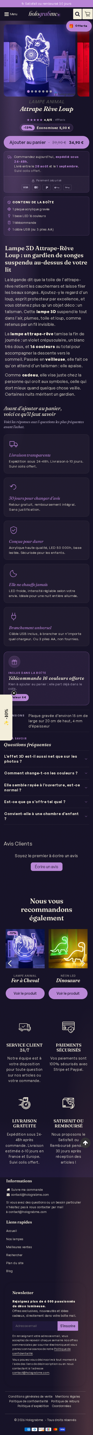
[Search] (77, 14)
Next (83, 963)
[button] (6, 717)
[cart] (87, 14)
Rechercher (14, 1255)
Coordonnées (61, 1406)
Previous (10, 963)
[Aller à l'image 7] (51, 91)
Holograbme (34, 1420)
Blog (9, 1271)
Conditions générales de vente (30, 1396)
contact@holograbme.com (30, 1194)
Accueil (11, 1231)
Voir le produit (25, 993)
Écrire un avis (46, 866)
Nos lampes (14, 1239)
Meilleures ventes (19, 1247)
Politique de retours (65, 1401)
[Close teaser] (13, 693)
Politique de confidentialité (28, 1401)
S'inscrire (67, 1326)
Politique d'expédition (33, 1406)
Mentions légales (67, 1396)
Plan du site (14, 1263)
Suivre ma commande (27, 1190)
